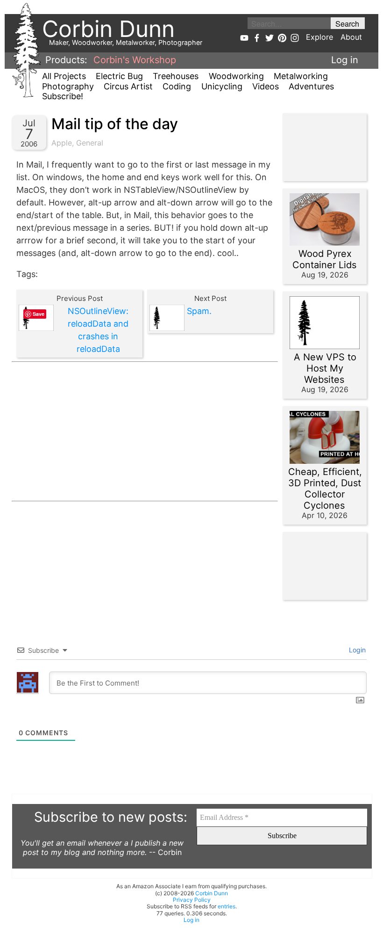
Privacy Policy (192, 899)
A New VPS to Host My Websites (325, 368)
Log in (344, 60)
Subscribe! (62, 96)
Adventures (311, 86)
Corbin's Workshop (134, 60)
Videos (265, 86)
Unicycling (221, 86)
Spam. (199, 311)
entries (226, 906)
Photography (68, 86)
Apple (61, 142)
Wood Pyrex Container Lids (324, 259)
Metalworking (301, 76)
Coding (177, 86)
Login (356, 650)
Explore (319, 37)
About (351, 37)
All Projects (64, 76)
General (89, 142)
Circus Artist (128, 86)
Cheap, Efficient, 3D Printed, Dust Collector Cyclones (325, 488)
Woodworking (236, 76)
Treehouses (176, 76)
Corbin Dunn (211, 893)
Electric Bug (119, 76)
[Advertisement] (145, 431)
